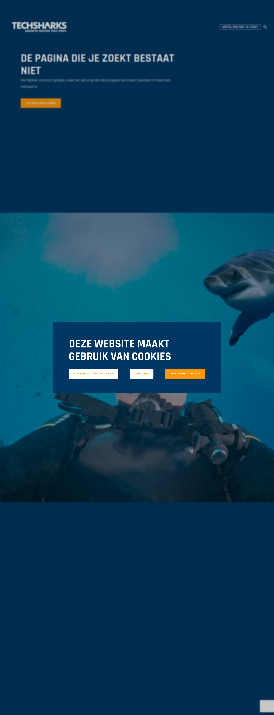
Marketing (193, 391)
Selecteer (141, 373)
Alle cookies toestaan (185, 373)
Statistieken (143, 391)
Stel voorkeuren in (137, 402)
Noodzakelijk (90, 391)
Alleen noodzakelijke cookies (93, 373)
